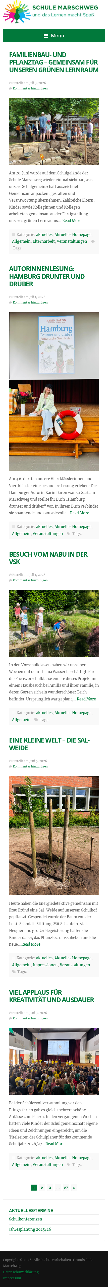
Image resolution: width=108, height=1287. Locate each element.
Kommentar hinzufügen (30, 88)
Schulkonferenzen (25, 1219)
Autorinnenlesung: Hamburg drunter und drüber (46, 276)
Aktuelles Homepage (73, 234)
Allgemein (21, 241)
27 (66, 1187)
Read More (71, 221)
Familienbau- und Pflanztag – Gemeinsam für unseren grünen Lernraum (54, 62)
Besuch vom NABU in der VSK (48, 558)
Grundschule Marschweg (54, 12)
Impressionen (45, 965)
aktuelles (44, 234)
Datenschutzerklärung (21, 1272)
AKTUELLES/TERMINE (31, 1210)
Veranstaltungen (72, 241)
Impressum (12, 1278)
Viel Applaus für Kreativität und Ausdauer (51, 996)
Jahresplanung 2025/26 (30, 1229)
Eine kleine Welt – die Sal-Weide (49, 744)
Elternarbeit (44, 241)
